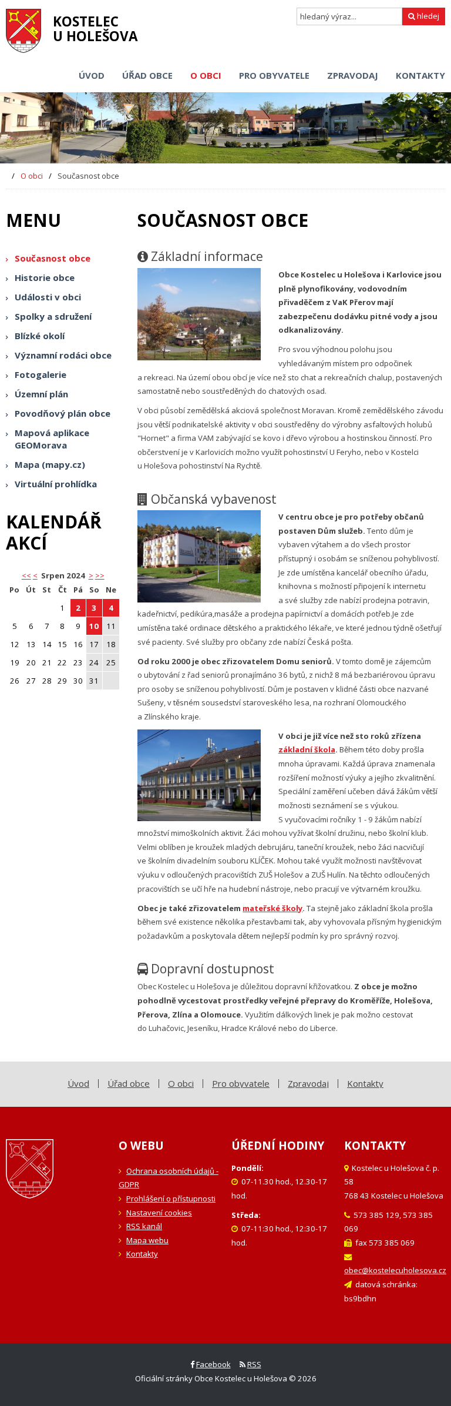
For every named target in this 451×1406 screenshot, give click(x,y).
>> (100, 575)
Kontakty (142, 1253)
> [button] (91, 575)
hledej (427, 16)
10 (94, 626)
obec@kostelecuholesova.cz (395, 1270)
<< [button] (26, 575)
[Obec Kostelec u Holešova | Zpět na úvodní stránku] (23, 31)
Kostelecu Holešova (95, 28)
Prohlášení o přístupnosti (171, 1198)
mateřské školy (272, 908)
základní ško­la (306, 749)
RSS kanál (144, 1226)
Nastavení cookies (159, 1212)
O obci (32, 175)
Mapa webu (147, 1240)
